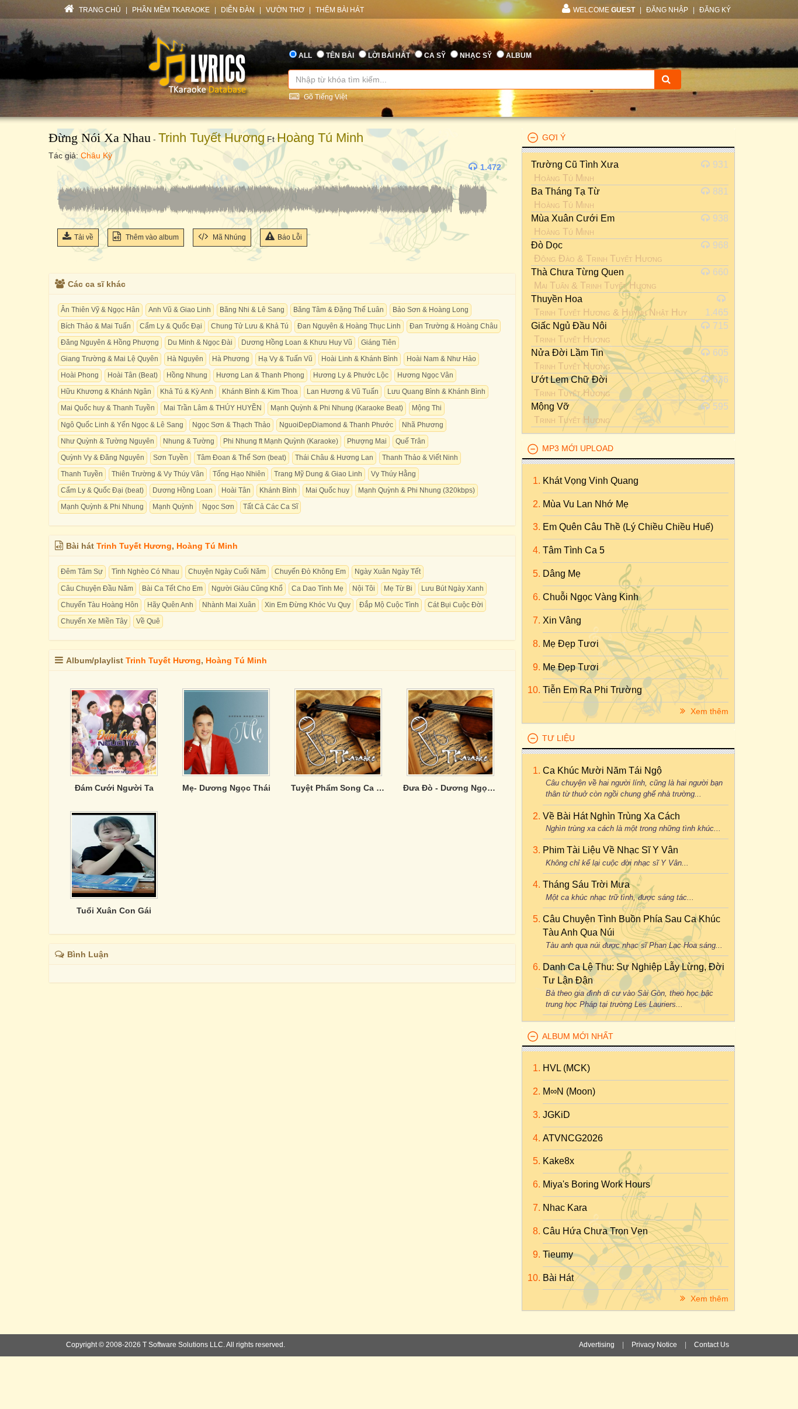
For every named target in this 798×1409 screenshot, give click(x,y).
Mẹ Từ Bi (398, 588)
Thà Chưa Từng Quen (577, 272)
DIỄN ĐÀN (238, 10)
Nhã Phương (422, 425)
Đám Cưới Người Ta (114, 787)
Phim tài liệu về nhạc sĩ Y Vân (610, 850)
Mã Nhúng (228, 237)
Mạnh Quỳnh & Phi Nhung (102, 507)
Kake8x (558, 1161)
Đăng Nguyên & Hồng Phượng (110, 342)
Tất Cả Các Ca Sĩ (270, 507)
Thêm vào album (151, 237)
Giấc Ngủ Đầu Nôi (569, 326)
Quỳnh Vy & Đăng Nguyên (102, 457)
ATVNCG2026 (573, 1138)
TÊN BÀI (340, 55)
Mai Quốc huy (327, 490)
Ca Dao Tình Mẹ (318, 588)
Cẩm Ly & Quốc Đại (171, 326)
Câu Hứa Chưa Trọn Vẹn (595, 1231)
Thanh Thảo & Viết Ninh (420, 457)
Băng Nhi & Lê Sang (252, 310)
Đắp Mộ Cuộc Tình (389, 605)
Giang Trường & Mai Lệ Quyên (109, 359)
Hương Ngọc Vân (425, 375)
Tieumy (558, 1254)
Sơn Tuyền (170, 457)
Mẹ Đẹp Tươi (571, 644)
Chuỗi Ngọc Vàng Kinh (591, 597)
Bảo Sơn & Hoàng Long (431, 310)
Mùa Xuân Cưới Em (573, 218)
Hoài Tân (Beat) (132, 375)
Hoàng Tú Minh (320, 137)
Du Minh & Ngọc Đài (200, 342)
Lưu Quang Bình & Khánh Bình (436, 391)
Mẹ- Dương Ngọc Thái (226, 787)
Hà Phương (230, 359)
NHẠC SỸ (476, 55)
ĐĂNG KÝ (715, 10)
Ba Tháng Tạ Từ (565, 191)
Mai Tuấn (551, 285)
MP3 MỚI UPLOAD (577, 448)
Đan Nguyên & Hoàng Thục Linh (349, 326)
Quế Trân (410, 441)
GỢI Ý (553, 137)
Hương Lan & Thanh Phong (260, 375)
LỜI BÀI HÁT (389, 55)
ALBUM (519, 55)
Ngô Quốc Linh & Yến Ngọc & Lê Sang (122, 425)
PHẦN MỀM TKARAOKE (171, 10)
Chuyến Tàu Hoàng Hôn (99, 605)
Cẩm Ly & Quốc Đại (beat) (102, 490)
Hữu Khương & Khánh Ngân (106, 391)
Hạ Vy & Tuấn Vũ (285, 359)
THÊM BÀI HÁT (339, 10)
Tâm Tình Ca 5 (574, 550)
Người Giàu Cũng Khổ (247, 588)
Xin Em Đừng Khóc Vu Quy (308, 605)
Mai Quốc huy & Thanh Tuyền (108, 408)
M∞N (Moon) (569, 1091)
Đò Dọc (547, 245)
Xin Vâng (562, 620)
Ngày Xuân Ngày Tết (388, 571)
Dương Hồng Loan (182, 490)
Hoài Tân (236, 490)
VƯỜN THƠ (285, 10)
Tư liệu (558, 738)
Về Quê (148, 621)
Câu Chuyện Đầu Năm (97, 588)
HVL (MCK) (566, 1068)
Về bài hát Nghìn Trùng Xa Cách (611, 816)
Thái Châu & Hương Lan (334, 457)
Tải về (83, 237)
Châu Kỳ (96, 155)
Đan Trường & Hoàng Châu (454, 326)
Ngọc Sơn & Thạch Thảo (231, 425)
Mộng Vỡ (550, 406)
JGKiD (556, 1115)
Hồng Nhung (186, 375)
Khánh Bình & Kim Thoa (260, 391)
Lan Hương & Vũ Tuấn (343, 391)
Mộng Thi (427, 408)
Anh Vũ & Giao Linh (179, 310)
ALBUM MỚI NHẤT (577, 1036)
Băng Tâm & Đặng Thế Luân (338, 310)
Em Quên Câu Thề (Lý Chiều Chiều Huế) (628, 527)
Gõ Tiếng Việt (324, 97)
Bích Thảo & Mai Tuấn (96, 326)
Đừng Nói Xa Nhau (99, 137)
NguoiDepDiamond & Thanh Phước (336, 425)
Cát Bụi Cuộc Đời (455, 605)
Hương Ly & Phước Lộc (350, 375)
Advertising (597, 1345)
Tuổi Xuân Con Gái (114, 910)
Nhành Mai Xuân (229, 605)
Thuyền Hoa (556, 299)
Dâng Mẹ (562, 574)
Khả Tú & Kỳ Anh (186, 391)
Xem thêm (708, 711)
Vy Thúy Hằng (393, 474)
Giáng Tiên (378, 342)
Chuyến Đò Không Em (310, 571)
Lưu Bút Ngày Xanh (452, 588)
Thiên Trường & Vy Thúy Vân (158, 474)
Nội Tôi (363, 588)
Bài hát (558, 1278)
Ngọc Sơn (218, 507)
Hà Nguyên (185, 359)
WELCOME (604, 10)
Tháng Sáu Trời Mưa (586, 884)
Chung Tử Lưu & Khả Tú (250, 326)
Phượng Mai (367, 441)
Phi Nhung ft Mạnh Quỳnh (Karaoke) (280, 441)
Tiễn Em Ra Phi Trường (592, 690)
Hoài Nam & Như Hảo (441, 359)
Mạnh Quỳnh (172, 507)
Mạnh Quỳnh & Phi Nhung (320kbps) (416, 490)
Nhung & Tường (188, 441)
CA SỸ (435, 55)
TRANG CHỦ (99, 10)
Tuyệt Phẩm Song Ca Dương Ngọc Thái (338, 787)
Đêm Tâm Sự (82, 571)
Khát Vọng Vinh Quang (591, 481)
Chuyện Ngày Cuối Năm (227, 571)
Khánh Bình (278, 490)
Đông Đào (554, 259)
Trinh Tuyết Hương (211, 137)
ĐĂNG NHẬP (667, 10)
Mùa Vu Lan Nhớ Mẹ (586, 504)
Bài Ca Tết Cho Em (172, 588)
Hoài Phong (80, 375)
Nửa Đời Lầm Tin (567, 353)
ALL (305, 55)
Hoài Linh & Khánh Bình (359, 359)
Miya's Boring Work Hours (596, 1184)
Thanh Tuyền (82, 474)
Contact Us (711, 1345)
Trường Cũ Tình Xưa (575, 164)
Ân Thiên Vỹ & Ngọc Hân (100, 310)
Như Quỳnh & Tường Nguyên (107, 441)
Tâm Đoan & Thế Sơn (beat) (241, 457)
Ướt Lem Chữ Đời (569, 380)
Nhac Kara (565, 1208)
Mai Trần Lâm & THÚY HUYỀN (213, 408)
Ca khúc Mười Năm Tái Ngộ (602, 771)
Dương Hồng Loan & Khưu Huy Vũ (296, 342)
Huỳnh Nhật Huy (654, 312)
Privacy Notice (654, 1345)
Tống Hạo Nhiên (239, 474)
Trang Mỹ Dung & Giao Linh (318, 474)
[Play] (69, 167)
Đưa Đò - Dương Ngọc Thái (450, 787)
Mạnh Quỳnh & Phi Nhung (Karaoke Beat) (336, 408)
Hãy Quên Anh (170, 605)
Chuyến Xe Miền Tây (94, 621)
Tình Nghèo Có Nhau (145, 571)
